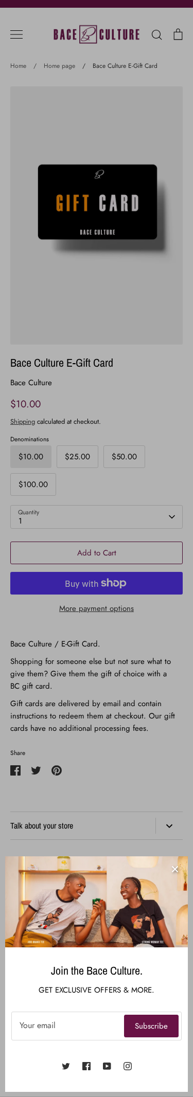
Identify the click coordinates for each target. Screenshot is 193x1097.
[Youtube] (107, 1066)
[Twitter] (66, 1066)
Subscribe (151, 1026)
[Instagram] (127, 1066)
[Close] (175, 869)
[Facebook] (86, 1066)
